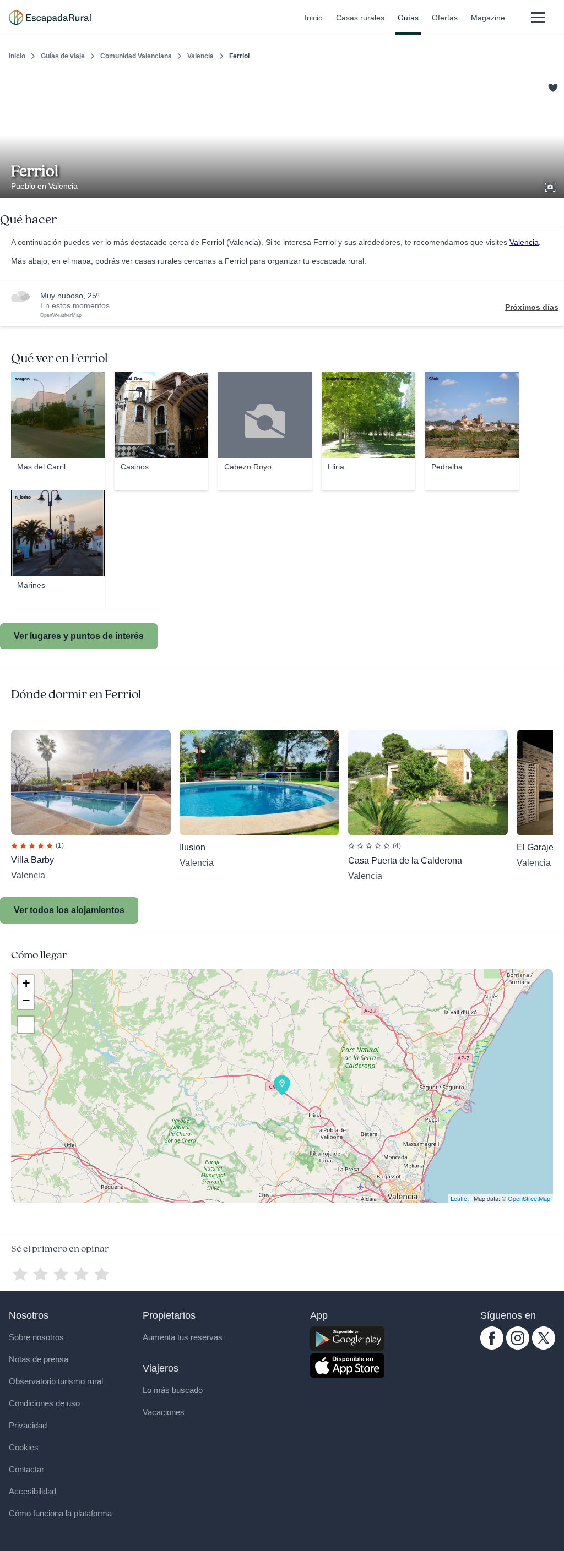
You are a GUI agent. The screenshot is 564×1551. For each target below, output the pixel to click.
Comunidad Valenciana (136, 56)
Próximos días (531, 307)
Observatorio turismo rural (56, 1381)
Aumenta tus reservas (183, 1337)
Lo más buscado (173, 1390)
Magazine (488, 17)
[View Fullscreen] (26, 1025)
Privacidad (28, 1425)
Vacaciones (164, 1412)
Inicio (314, 17)
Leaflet (460, 1198)
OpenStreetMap (529, 1198)
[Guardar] (551, 85)
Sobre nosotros (36, 1337)
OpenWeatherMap (61, 315)
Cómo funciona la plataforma (60, 1513)
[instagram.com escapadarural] (517, 1346)
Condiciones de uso (44, 1403)
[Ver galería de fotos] (551, 185)
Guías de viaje (63, 56)
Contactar (26, 1469)
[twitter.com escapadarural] (543, 1346)
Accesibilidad (32, 1491)
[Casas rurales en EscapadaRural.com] (50, 17)
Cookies (24, 1447)
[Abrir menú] (537, 17)
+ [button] (26, 983)
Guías (408, 17)
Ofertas (445, 17)
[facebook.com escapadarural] (491, 1346)
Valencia (200, 56)
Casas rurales (360, 17)
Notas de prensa (38, 1359)
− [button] (26, 1000)
